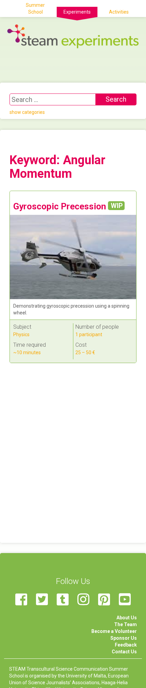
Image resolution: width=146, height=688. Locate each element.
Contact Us (124, 651)
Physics (21, 334)
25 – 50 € (85, 352)
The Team (125, 624)
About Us (126, 617)
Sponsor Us (123, 638)
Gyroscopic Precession (68, 206)
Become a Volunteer (114, 631)
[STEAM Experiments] (73, 36)
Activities (119, 12)
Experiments (77, 12)
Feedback (126, 645)
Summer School (35, 8)
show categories (27, 112)
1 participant (88, 334)
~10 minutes (27, 352)
